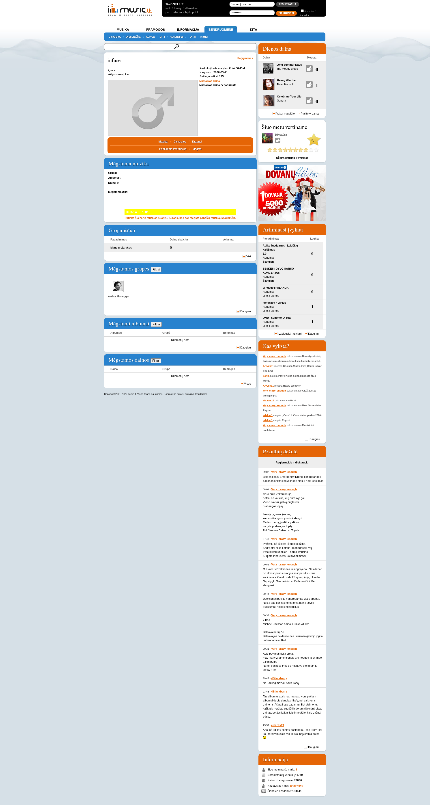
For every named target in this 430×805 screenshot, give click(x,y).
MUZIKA (123, 29)
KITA (253, 29)
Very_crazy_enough (274, 356)
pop (168, 12)
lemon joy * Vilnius (274, 302)
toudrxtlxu (296, 785)
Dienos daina (277, 48)
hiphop (189, 12)
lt (197, 12)
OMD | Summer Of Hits (277, 317)
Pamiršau (305, 15)
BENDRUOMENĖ (221, 29)
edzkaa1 (268, 415)
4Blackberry (279, 678)
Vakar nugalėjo (285, 113)
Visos (247, 383)
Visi (248, 256)
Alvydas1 (268, 366)
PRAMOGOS (155, 29)
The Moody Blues (287, 68)
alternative (191, 8)
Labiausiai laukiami (290, 333)
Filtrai (156, 269)
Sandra (281, 100)
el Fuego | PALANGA (276, 287)
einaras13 (268, 400)
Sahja (266, 375)
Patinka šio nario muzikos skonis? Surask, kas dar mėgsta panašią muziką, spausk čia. (180, 218)
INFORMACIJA (188, 29)
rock (168, 8)
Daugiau (245, 311)
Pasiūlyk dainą (310, 113)
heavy (177, 8)
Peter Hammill (285, 84)
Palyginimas (245, 58)
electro (178, 12)
